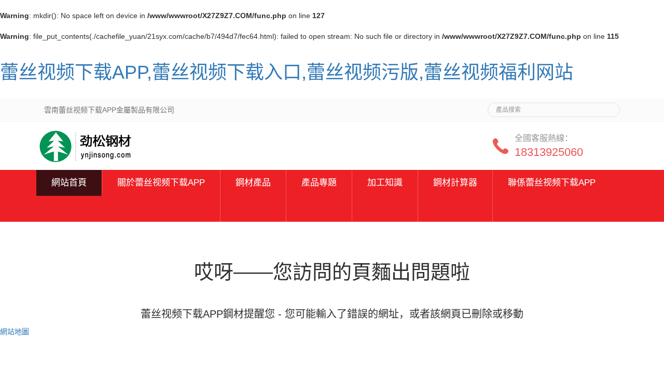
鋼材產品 (253, 183)
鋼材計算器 (455, 183)
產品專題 (319, 183)
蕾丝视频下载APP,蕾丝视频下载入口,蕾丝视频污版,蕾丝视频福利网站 (286, 72)
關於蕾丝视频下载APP (161, 183)
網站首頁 (69, 183)
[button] (161, 209)
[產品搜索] (608, 106)
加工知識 (385, 183)
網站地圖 (14, 331)
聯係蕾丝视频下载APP (552, 183)
